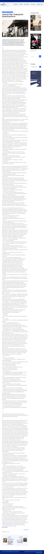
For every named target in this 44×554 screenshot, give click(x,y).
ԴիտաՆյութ (33, 4)
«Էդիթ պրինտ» (5, 42)
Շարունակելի (4, 527)
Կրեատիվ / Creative (40, 4)
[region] (35, 23)
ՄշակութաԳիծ (26, 4)
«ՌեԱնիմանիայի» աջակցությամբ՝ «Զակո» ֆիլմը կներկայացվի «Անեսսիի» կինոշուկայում (11, 542)
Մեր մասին (15, 4)
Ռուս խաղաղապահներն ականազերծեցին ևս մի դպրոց (20, 541)
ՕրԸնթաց (20, 4)
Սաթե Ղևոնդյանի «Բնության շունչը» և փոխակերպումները (35, 28)
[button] (31, 22)
